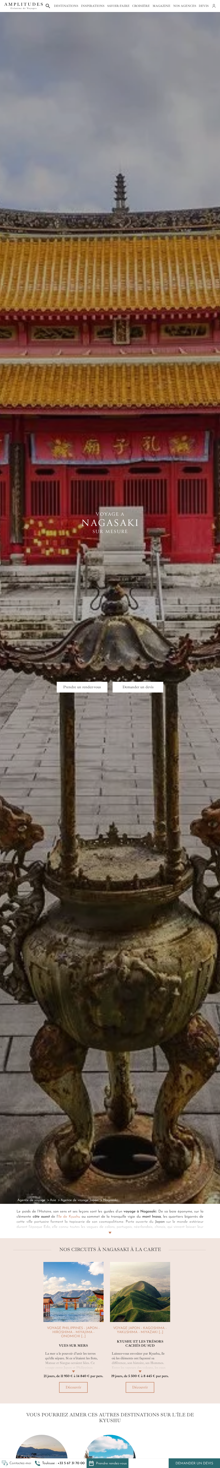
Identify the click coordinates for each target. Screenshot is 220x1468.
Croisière (141, 6)
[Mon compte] (214, 6)
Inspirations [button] (92, 6)
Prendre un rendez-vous (82, 687)
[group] (73, 1329)
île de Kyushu (69, 1216)
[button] (60, 1463)
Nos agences (184, 6)
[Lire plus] (110, 1228)
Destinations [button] (66, 6)
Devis (204, 6)
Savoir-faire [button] (118, 6)
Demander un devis (194, 1463)
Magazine (161, 6)
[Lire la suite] (73, 1366)
